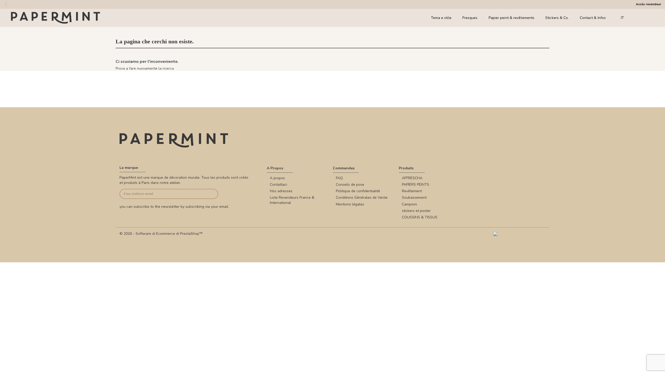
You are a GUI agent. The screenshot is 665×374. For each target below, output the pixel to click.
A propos (277, 178)
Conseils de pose (350, 184)
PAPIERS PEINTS (415, 184)
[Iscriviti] (208, 193)
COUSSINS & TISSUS (419, 217)
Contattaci (278, 184)
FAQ (339, 178)
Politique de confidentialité (358, 191)
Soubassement (414, 197)
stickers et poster (416, 210)
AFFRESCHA (412, 178)
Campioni (409, 204)
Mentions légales (350, 204)
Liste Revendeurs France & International (292, 200)
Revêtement (412, 191)
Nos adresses (281, 191)
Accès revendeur (648, 4)
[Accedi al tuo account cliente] (644, 18)
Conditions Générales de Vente (362, 197)
